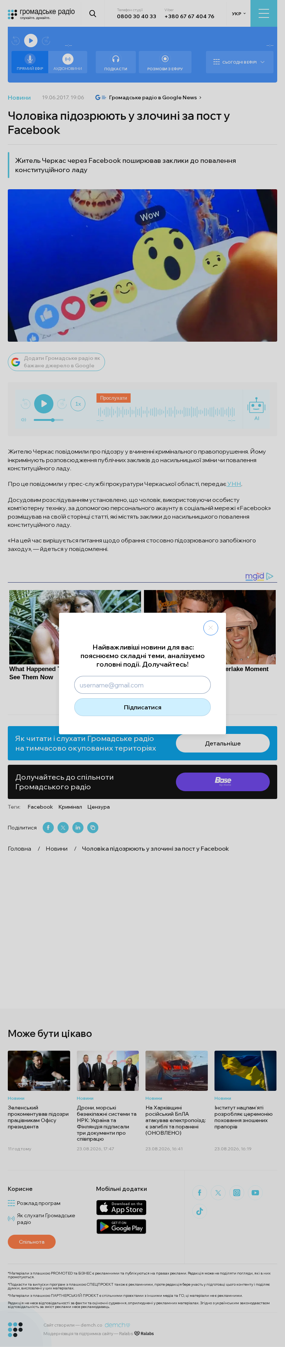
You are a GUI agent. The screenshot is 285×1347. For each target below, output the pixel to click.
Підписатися (142, 707)
